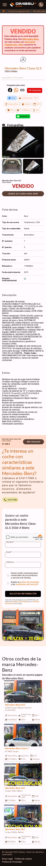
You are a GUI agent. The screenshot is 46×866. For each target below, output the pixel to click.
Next (40, 162)
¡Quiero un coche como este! (23, 193)
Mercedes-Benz (30, 39)
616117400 (12, 500)
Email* (9, 552)
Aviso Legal (7, 859)
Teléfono (10, 562)
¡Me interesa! (33, 442)
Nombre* (10, 542)
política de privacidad (29, 582)
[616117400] (41, 4)
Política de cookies (23, 859)
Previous (5, 162)
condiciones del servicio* (27, 584)
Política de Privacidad (12, 862)
